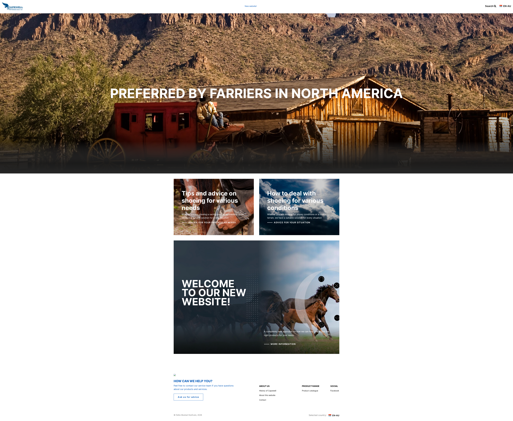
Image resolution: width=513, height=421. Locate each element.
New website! (251, 6)
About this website (267, 395)
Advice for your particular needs (212, 222)
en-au (507, 6)
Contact (262, 400)
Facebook (334, 391)
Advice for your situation (292, 222)
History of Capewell (267, 391)
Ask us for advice (188, 397)
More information (283, 344)
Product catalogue (310, 391)
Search (489, 6)
